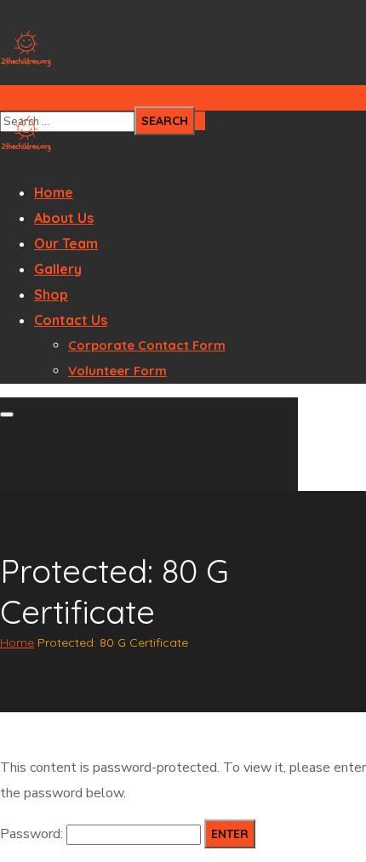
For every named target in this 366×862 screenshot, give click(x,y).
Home (17, 642)
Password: (33, 834)
